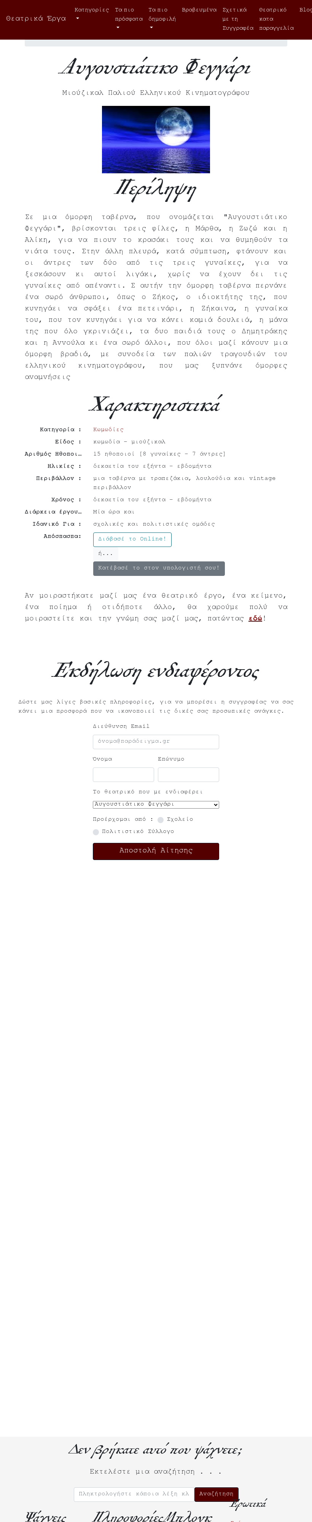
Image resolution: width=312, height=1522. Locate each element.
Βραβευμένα (199, 11)
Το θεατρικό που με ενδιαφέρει (148, 793)
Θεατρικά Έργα (35, 20)
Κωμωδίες (108, 430)
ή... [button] (105, 554)
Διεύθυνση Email (121, 727)
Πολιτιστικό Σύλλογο (138, 832)
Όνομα (102, 760)
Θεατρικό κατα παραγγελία (276, 20)
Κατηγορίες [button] (92, 11)
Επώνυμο (171, 760)
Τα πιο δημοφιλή (162, 15)
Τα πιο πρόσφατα (128, 15)
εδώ (255, 620)
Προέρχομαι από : (123, 820)
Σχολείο (180, 820)
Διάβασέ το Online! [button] (132, 540)
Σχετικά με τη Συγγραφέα (237, 20)
